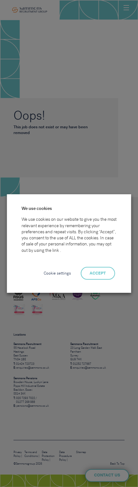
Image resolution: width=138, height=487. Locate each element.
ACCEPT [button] (98, 273)
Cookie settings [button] (57, 273)
